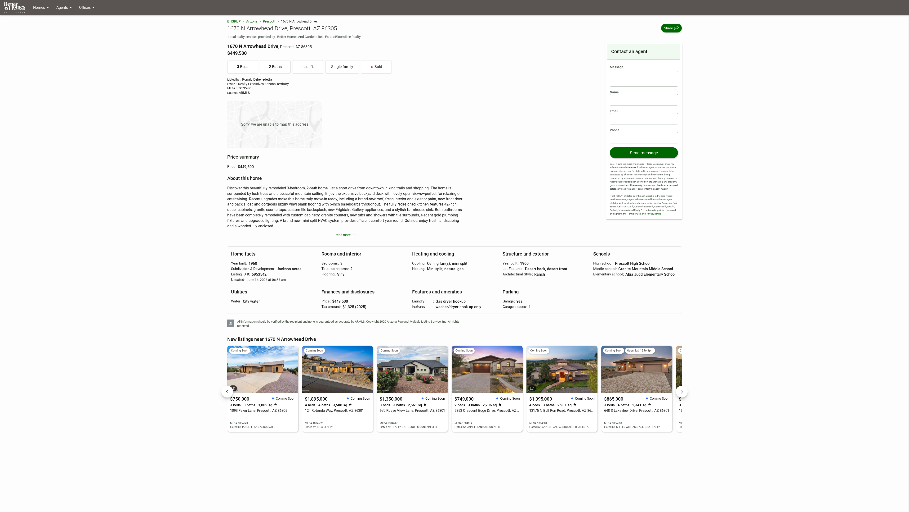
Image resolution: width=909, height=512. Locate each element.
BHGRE (234, 21)
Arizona (252, 21)
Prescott (269, 21)
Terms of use (634, 213)
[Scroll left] (227, 392)
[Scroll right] (682, 392)
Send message (644, 152)
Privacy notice (654, 213)
